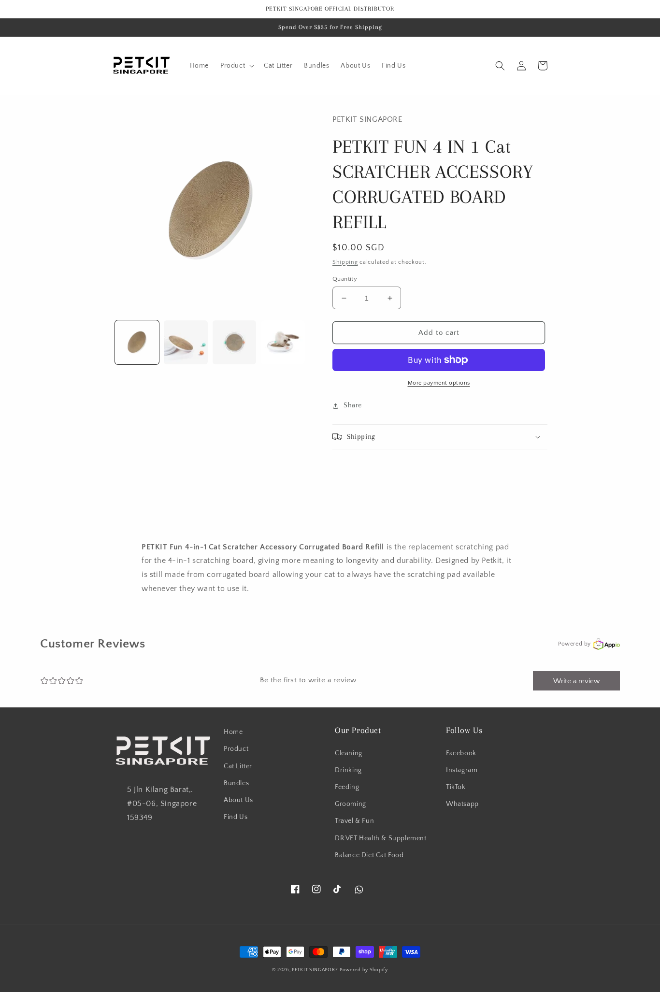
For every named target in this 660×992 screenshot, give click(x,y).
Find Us (235, 817)
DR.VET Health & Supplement (381, 838)
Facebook (461, 753)
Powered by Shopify (364, 970)
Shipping (345, 262)
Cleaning (348, 753)
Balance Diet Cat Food (369, 855)
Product (236, 749)
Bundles (236, 783)
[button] (236, 66)
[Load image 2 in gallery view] (186, 342)
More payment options (439, 383)
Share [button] (353, 405)
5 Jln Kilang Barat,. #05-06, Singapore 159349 (162, 803)
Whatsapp (462, 804)
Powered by (574, 644)
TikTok (456, 787)
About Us (238, 800)
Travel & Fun (354, 821)
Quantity (344, 278)
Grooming (350, 804)
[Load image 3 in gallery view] (235, 342)
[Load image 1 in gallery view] (137, 342)
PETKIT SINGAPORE (315, 970)
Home (233, 732)
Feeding (347, 787)
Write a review (576, 681)
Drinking (348, 770)
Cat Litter (238, 766)
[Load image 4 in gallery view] (283, 342)
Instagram (461, 770)
